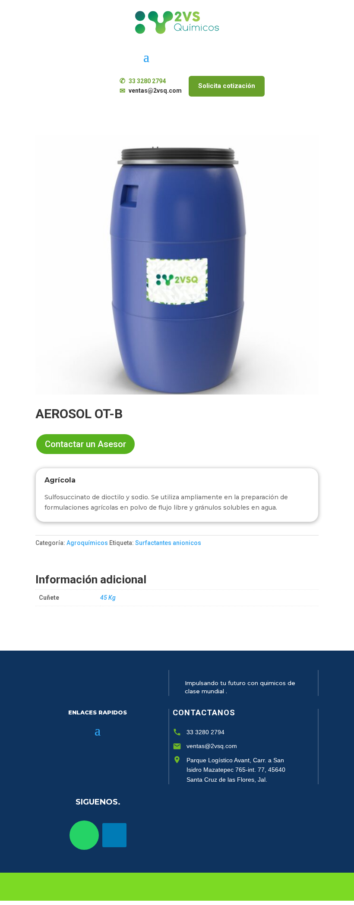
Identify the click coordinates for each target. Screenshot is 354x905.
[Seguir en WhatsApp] (84, 835)
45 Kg (108, 597)
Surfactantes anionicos (168, 542)
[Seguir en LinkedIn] (114, 835)
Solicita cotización (226, 86)
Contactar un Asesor (85, 444)
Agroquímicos (87, 542)
